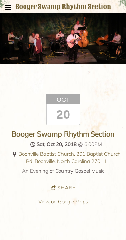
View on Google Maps (63, 201)
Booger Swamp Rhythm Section (63, 133)
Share (66, 188)
